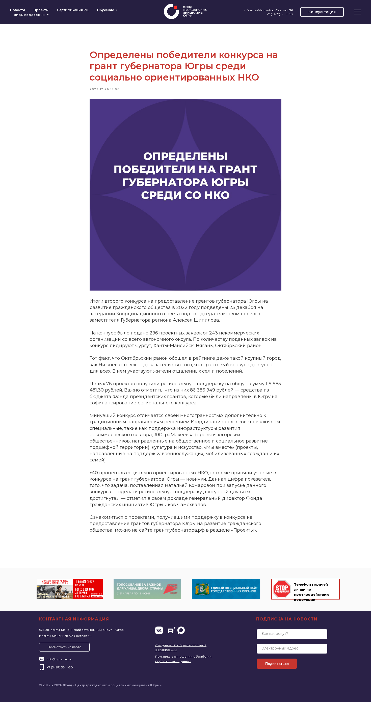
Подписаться (277, 664)
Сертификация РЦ (72, 10)
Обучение (105, 10)
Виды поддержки (29, 15)
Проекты (41, 10)
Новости (17, 10)
